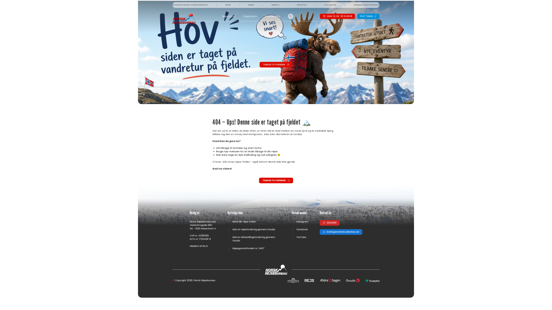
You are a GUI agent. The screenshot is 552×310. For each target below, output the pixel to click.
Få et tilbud (366, 16)
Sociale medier (299, 213)
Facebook (302, 229)
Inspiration (250, 16)
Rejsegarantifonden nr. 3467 (248, 248)
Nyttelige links (235, 213)
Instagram (302, 221)
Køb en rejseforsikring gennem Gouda (253, 229)
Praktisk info (272, 16)
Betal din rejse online (244, 221)
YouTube (301, 237)
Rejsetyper (229, 16)
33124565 (332, 222)
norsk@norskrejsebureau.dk (343, 231)
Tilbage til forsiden (274, 64)
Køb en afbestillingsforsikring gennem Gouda (253, 239)
